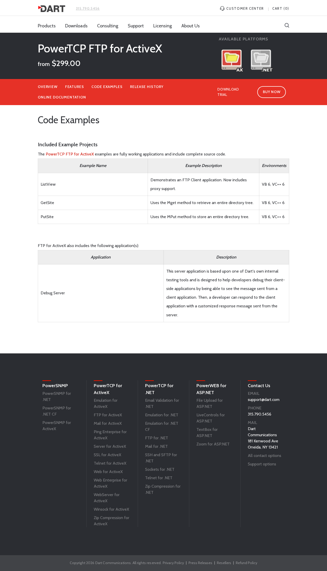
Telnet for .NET (158, 477)
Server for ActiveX (110, 446)
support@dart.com (263, 399)
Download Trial (228, 92)
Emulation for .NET (161, 414)
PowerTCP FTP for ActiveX (70, 154)
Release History (147, 86)
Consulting (107, 26)
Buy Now (272, 91)
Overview (47, 86)
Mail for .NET (156, 446)
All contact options (264, 455)
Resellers (224, 563)
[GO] (287, 26)
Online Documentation (62, 97)
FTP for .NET (156, 437)
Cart (280, 8)
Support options (262, 464)
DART (51, 8)
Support (136, 26)
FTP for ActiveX (108, 414)
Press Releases (200, 563)
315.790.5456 (88, 8)
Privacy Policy (173, 563)
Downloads (76, 26)
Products (47, 26)
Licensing (162, 26)
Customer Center (244, 8)
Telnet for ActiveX (110, 463)
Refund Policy (246, 563)
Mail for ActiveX (108, 423)
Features (74, 86)
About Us (190, 26)
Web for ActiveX (108, 471)
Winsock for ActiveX (111, 509)
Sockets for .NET (159, 469)
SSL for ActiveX (107, 454)
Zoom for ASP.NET (213, 444)
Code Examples (106, 86)
